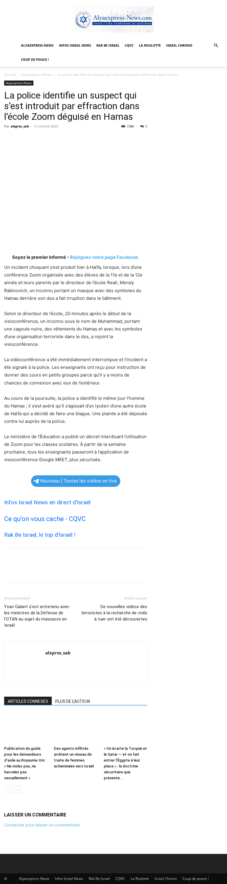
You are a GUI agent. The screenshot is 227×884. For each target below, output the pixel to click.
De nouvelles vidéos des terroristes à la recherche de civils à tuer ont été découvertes (114, 613)
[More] (65, 139)
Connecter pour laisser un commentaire (42, 824)
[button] (216, 45)
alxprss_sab (20, 126)
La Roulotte (150, 45)
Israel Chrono (179, 45)
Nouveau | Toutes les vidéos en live (78, 481)
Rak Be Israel (107, 45)
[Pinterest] (37, 139)
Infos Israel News (75, 45)
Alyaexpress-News (37, 45)
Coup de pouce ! (35, 59)
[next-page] (17, 789)
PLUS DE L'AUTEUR (72, 701)
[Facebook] (10, 139)
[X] (24, 139)
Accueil (10, 74)
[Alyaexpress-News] (113, 19)
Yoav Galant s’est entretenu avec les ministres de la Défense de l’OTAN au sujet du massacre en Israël (36, 616)
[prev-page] (8, 789)
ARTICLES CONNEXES (28, 701)
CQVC (129, 45)
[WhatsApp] (51, 139)
